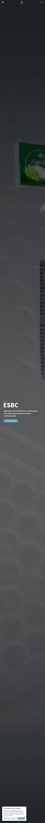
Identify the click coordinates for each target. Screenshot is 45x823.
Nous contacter (10, 421)
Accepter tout (21, 818)
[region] (14, 814)
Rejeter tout (14, 818)
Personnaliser (7, 818)
